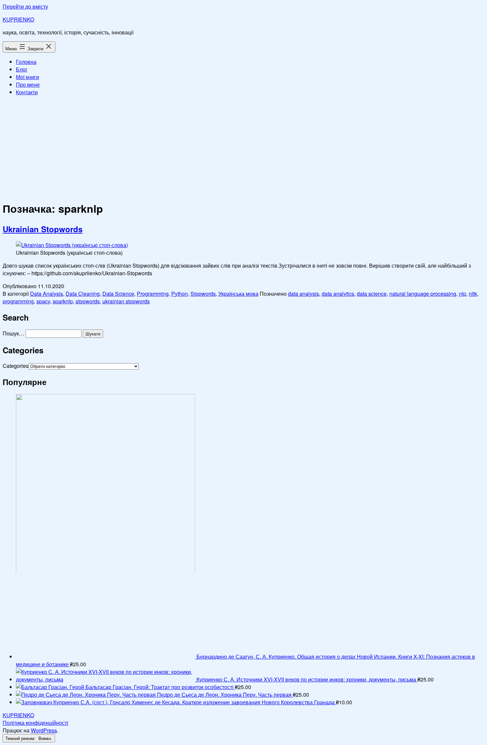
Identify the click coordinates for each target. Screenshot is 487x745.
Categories (15, 366)
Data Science (118, 293)
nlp (462, 293)
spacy (43, 301)
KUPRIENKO (18, 19)
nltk (473, 293)
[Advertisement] (243, 147)
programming (18, 301)
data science (372, 293)
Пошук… (13, 333)
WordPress (44, 730)
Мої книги (27, 77)
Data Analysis (46, 293)
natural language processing (422, 293)
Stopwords (203, 293)
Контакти (27, 92)
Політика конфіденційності (35, 722)
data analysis (303, 293)
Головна (26, 62)
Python (179, 293)
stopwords (88, 301)
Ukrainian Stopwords (42, 229)
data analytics (338, 293)
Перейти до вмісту (25, 6)
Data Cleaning (83, 293)
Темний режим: (21, 738)
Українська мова (238, 293)
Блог (21, 69)
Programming (153, 293)
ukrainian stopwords (126, 301)
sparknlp (63, 301)
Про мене (28, 84)
